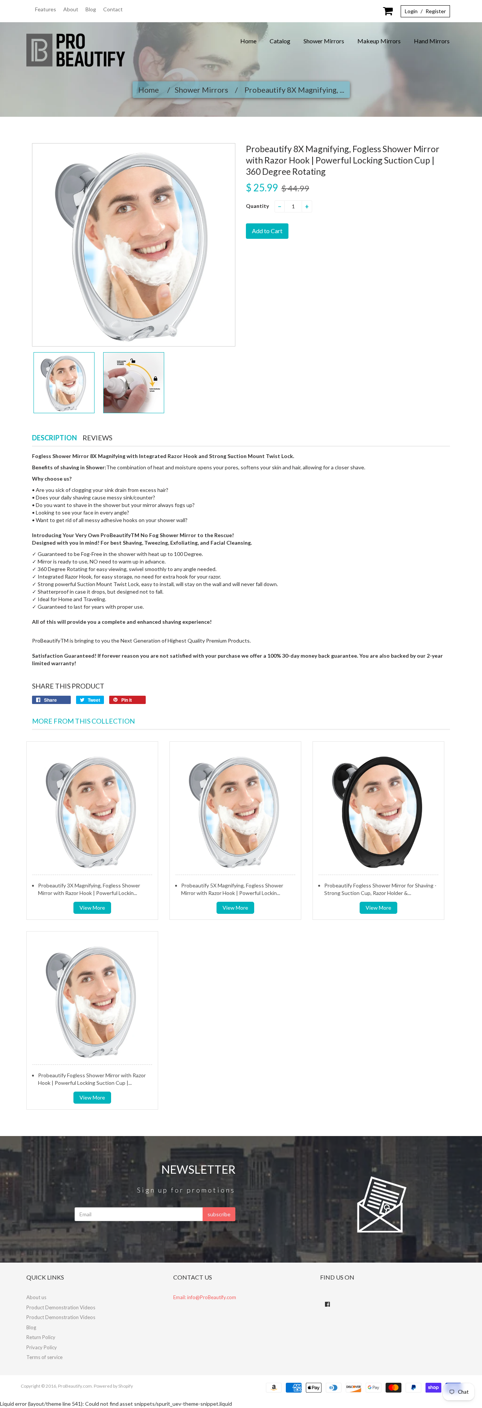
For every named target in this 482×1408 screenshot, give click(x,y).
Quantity (257, 206)
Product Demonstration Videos (60, 1307)
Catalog (280, 40)
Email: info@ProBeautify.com (204, 1297)
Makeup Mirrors (379, 40)
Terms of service (44, 1357)
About (70, 9)
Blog (90, 9)
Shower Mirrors (324, 40)
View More (92, 907)
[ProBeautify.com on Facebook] (327, 1304)
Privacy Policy (41, 1347)
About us (36, 1297)
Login (411, 11)
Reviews (97, 438)
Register (436, 11)
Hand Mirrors (432, 40)
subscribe (218, 1214)
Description (54, 438)
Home (248, 40)
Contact (113, 9)
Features (45, 9)
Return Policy (40, 1337)
